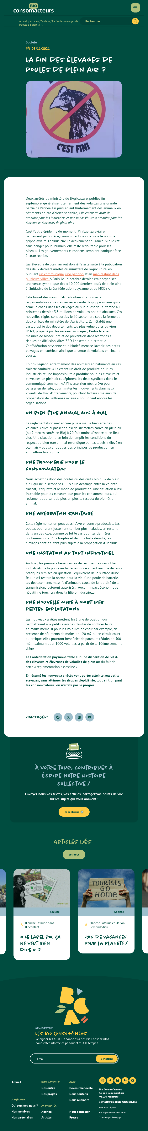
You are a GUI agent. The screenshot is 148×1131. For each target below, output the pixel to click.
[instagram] (102, 1080)
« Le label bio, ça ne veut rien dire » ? (40, 943)
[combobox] (107, 21)
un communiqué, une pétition (61, 274)
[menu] (135, 8)
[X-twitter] (117, 1080)
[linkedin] (125, 1080)
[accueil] (33, 8)
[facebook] (110, 1080)
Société (45, 21)
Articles (34, 21)
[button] (58, 717)
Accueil (23, 21)
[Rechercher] (135, 21)
